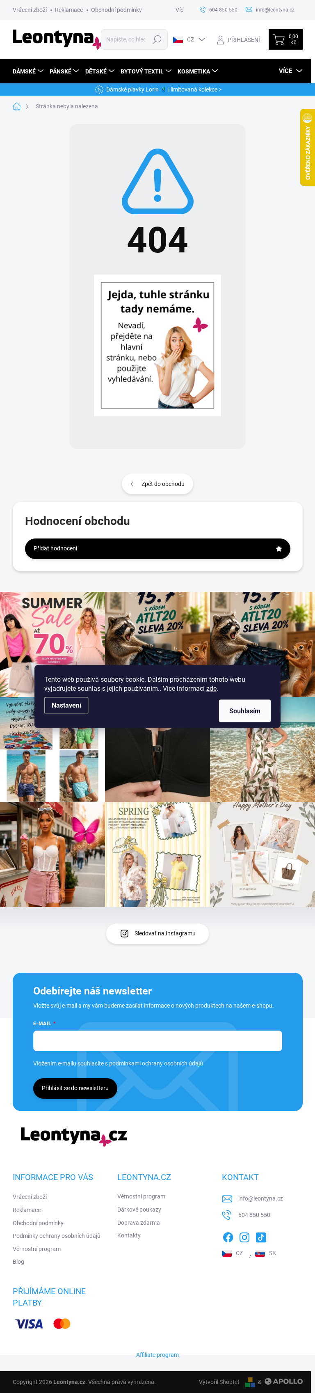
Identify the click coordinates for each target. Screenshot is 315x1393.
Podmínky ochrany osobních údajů (56, 1236)
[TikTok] (261, 1236)
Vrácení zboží (30, 10)
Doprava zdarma (138, 1222)
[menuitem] (29, 71)
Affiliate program (157, 1355)
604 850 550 (254, 1215)
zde (211, 688)
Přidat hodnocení (55, 548)
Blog (18, 1261)
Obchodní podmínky (116, 10)
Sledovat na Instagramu (165, 933)
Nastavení (66, 705)
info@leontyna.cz (260, 1198)
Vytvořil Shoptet (219, 1382)
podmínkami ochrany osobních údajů (156, 1063)
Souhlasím (244, 711)
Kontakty (129, 1235)
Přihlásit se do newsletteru (75, 1088)
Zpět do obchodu (163, 484)
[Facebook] (228, 1236)
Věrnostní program (37, 1249)
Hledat (156, 39)
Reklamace (69, 10)
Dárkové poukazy (139, 1209)
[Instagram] (244, 1236)
